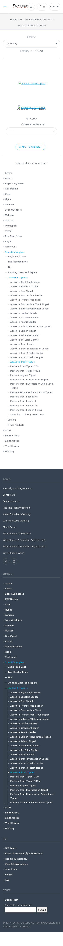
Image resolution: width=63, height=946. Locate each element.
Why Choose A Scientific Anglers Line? (24, 539)
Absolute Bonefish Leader (24, 286)
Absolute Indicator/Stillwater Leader (29, 308)
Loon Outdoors (13, 209)
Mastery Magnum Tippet (23, 375)
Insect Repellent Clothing (16, 514)
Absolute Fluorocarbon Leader (26, 295)
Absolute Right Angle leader (25, 282)
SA (21, 19)
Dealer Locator (11, 501)
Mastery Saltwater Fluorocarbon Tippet (31, 392)
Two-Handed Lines (18, 261)
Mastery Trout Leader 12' (23, 405)
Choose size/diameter (33, 124)
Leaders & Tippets (18, 277)
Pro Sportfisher (13, 236)
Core (7, 193)
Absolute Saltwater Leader (24, 335)
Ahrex (8, 178)
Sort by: (31, 36)
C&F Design (11, 188)
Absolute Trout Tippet (31, 108)
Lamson (9, 204)
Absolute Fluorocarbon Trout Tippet (29, 304)
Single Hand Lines (17, 256)
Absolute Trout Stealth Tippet (26, 357)
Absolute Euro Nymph (21, 291)
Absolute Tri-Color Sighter (24, 339)
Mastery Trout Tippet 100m (25, 370)
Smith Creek (12, 435)
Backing (12, 419)
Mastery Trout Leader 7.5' (24, 396)
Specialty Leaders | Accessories (27, 414)
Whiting (9, 451)
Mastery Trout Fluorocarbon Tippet (29, 379)
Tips (10, 267)
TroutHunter (12, 445)
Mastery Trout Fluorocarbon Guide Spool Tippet (32, 385)
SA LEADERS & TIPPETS (39, 19)
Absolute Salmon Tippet (23, 330)
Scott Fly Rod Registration (17, 488)
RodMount (11, 246)
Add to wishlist (31, 146)
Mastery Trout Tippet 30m (24, 366)
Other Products (16, 424)
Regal (8, 241)
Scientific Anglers (14, 251)
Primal (8, 230)
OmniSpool (11, 225)
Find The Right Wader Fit (16, 507)
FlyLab (8, 199)
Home (13, 19)
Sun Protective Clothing (16, 520)
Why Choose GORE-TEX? (17, 533)
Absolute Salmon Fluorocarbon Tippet (30, 326)
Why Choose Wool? (13, 552)
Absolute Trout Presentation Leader (29, 348)
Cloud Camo (9, 526)
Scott (8, 430)
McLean (9, 214)
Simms (8, 172)
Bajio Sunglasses (14, 183)
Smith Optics (12, 440)
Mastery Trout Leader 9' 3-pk (26, 409)
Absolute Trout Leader (22, 344)
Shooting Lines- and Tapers (22, 272)
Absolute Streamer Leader (24, 317)
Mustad (9, 220)
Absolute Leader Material (23, 313)
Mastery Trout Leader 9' (23, 401)
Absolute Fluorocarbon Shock (25, 299)
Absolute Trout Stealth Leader (26, 353)
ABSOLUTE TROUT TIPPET (31, 25)
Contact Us (9, 494)
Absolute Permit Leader (23, 321)
